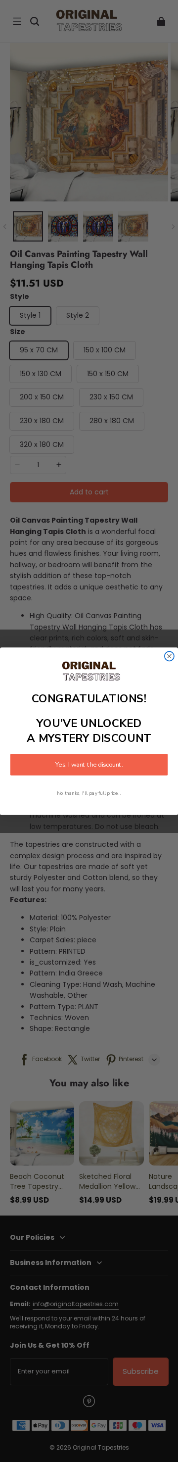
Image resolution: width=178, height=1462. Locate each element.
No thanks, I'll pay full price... (89, 793)
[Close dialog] (169, 656)
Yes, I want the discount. (89, 764)
